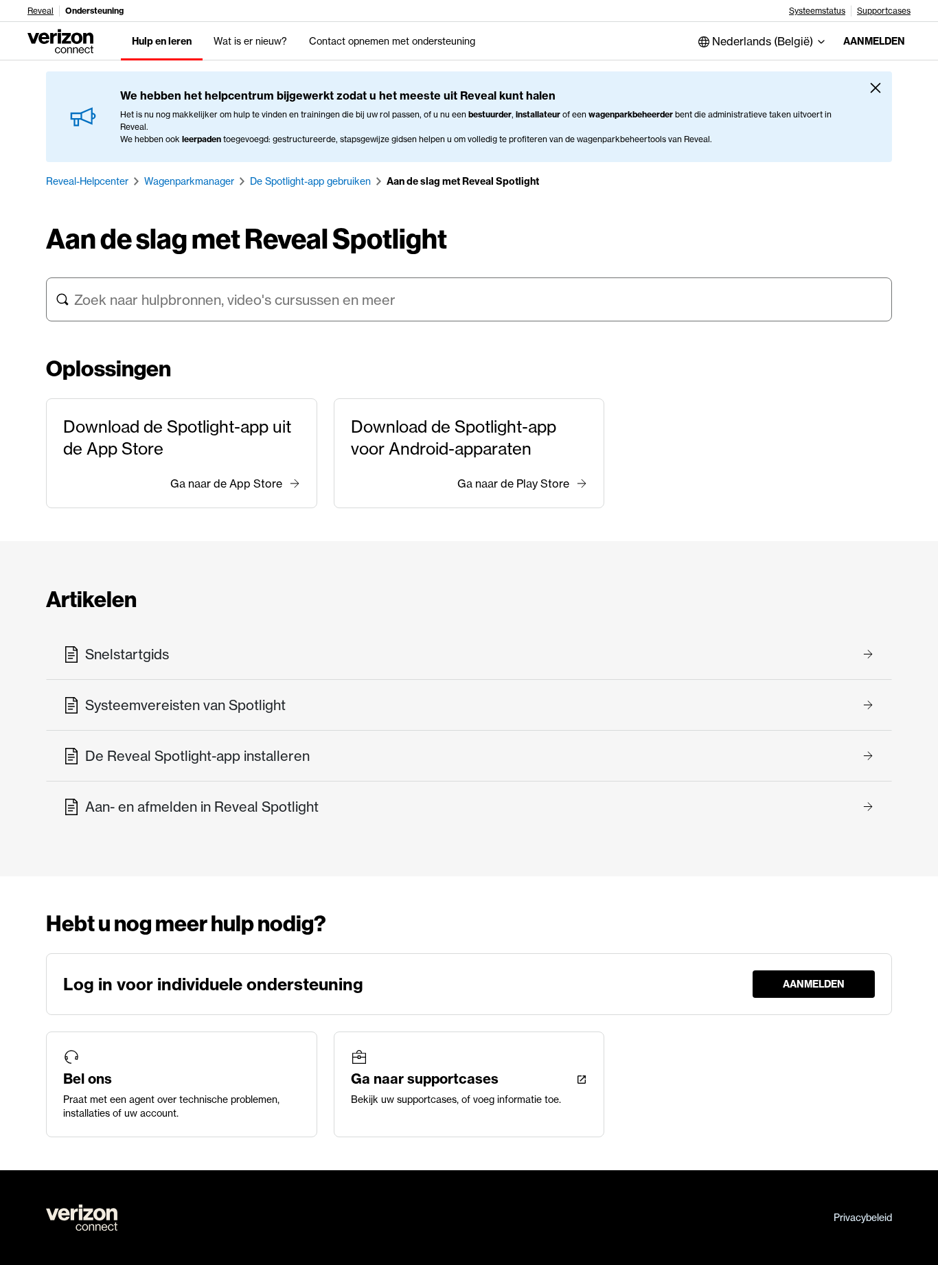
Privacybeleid (863, 1217)
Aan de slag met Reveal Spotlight (463, 181)
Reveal (40, 11)
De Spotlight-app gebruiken (310, 181)
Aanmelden (874, 41)
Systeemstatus (817, 11)
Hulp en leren (162, 41)
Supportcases (884, 11)
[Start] (60, 40)
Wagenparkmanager (189, 181)
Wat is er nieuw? (250, 41)
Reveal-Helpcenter (87, 181)
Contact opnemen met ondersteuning (392, 41)
